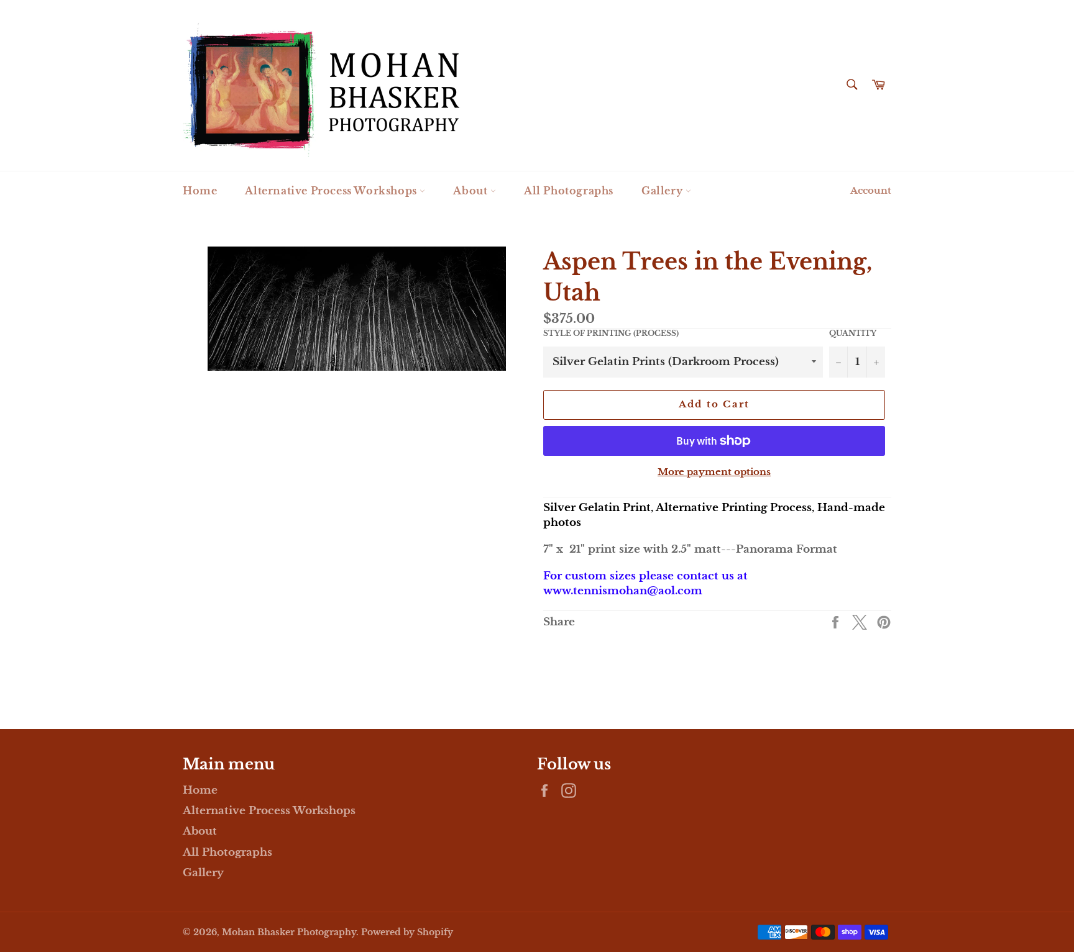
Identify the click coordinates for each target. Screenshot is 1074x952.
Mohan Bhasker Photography (289, 932)
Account (870, 190)
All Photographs (568, 190)
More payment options (714, 472)
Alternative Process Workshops (332, 190)
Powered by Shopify (407, 932)
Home (200, 190)
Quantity (852, 333)
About (471, 190)
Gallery (663, 190)
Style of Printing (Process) (611, 333)
